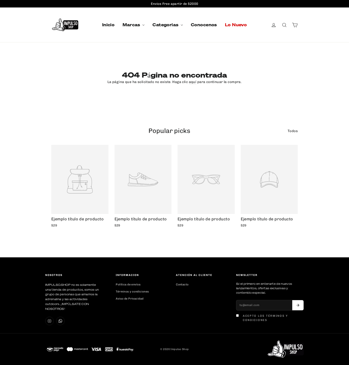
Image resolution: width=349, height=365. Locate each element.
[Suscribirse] (298, 305)
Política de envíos (128, 284)
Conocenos (204, 24)
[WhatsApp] (60, 321)
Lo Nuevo (236, 24)
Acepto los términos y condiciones (265, 317)
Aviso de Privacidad (129, 298)
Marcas (132, 24)
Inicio (108, 24)
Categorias (166, 24)
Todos (293, 131)
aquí (193, 82)
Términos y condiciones (132, 291)
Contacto (182, 284)
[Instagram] (49, 321)
